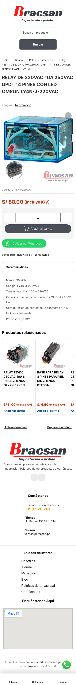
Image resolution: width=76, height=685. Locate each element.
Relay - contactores (41, 60)
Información (23, 105)
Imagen (7, 105)
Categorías (38, 682)
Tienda (19, 60)
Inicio (5, 60)
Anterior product (15, 427)
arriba (63, 682)
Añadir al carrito (41, 228)
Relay (62, 60)
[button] (68, 115)
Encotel (51, 666)
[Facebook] (34, 477)
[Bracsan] (38, 14)
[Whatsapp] (41, 477)
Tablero (13, 682)
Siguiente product (59, 427)
